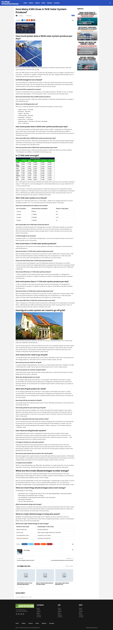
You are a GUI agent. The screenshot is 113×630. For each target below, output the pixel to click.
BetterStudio (95, 627)
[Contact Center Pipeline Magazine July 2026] (87, 18)
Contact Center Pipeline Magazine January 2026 (86, 67)
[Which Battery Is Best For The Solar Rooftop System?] (26, 575)
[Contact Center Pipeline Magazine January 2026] (87, 63)
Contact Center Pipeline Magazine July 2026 (86, 23)
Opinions (49, 3)
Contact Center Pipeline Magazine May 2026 (86, 37)
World (43, 3)
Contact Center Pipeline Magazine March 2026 (86, 52)
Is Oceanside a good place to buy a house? (62, 560)
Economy (57, 3)
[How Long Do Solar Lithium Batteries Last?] (64, 575)
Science (37, 3)
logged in (22, 596)
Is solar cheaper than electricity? (25, 560)
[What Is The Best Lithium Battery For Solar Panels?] (45, 575)
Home (25, 3)
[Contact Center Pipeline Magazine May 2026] (87, 33)
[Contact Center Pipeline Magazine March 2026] (87, 48)
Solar (73, 15)
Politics (31, 3)
